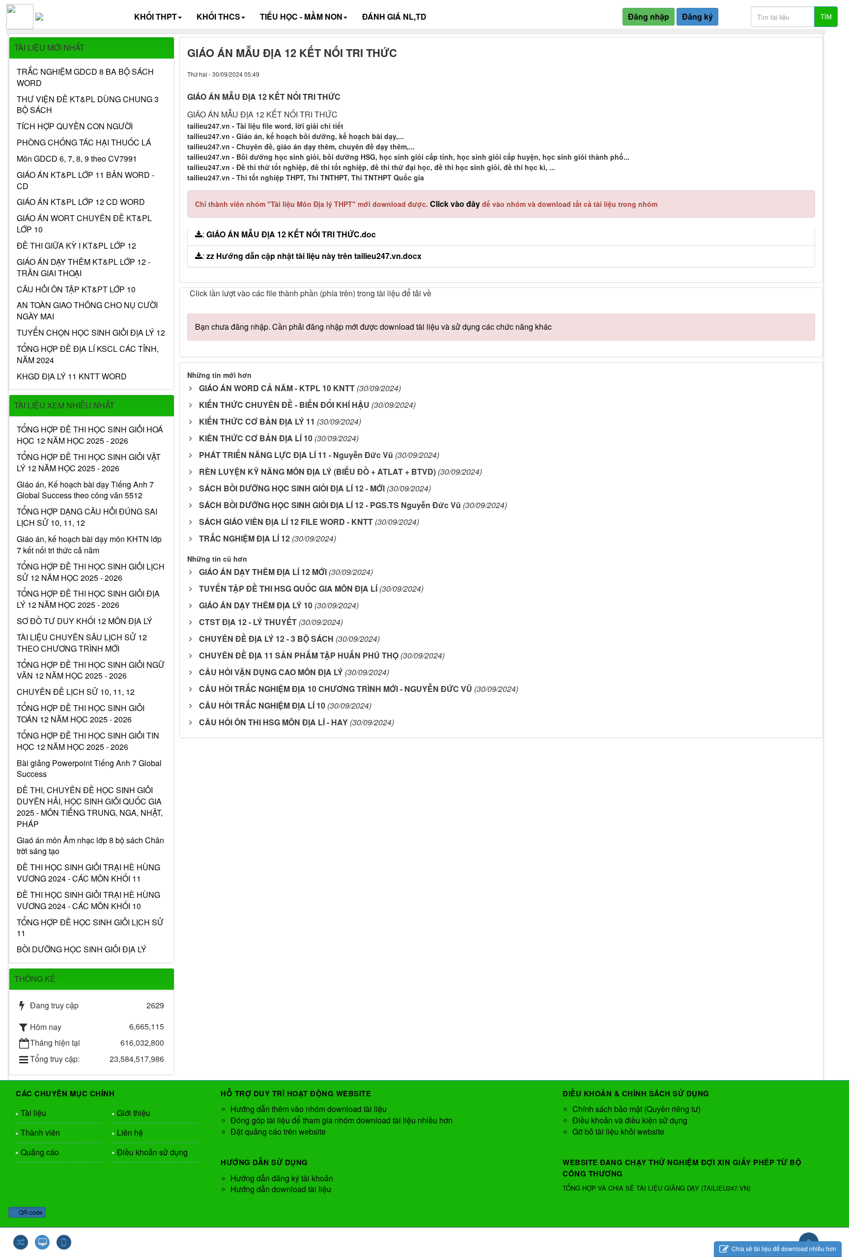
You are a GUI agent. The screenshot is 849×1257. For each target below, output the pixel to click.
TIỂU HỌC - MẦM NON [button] (301, 16)
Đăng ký (697, 16)
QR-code (30, 1212)
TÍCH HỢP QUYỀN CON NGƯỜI (75, 126)
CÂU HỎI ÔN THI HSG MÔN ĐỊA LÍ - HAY (273, 722)
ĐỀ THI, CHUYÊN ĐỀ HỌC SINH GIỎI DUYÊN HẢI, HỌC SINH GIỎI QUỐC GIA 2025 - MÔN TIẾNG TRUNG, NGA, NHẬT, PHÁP (90, 807)
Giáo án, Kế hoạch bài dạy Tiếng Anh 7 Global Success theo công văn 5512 (85, 490)
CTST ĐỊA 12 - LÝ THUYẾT (248, 622)
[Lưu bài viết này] (807, 73)
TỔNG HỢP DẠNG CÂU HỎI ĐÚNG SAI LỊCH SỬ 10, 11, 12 (87, 517)
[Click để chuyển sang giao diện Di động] (64, 1242)
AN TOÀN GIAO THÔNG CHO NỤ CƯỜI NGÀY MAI (87, 311)
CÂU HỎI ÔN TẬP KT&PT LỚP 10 (76, 289)
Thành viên (40, 1132)
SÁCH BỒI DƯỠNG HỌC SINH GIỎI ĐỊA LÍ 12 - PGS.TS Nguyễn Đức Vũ (330, 505)
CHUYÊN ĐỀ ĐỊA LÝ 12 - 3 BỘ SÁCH (266, 638)
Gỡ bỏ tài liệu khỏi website (618, 1131)
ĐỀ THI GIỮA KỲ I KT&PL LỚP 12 (76, 245)
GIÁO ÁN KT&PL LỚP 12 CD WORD (81, 202)
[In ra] (789, 73)
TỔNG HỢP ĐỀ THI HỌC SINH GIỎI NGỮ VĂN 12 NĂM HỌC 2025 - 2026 (91, 670)
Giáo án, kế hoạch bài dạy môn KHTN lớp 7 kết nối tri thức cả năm (89, 545)
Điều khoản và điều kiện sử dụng (629, 1120)
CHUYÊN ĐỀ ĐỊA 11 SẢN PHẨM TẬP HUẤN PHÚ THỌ (298, 655)
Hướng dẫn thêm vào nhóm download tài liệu (308, 1108)
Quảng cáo (40, 1152)
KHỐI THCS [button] (218, 16)
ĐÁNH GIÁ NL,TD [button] (394, 16)
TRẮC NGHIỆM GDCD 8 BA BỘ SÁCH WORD (85, 77)
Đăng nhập (648, 16)
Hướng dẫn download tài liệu (280, 1189)
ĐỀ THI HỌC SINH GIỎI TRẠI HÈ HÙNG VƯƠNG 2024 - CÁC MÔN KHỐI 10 (88, 900)
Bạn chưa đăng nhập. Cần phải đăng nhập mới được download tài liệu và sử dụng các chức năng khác (373, 326)
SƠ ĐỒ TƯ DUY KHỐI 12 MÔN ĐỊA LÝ (84, 621)
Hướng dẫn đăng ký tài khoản (281, 1178)
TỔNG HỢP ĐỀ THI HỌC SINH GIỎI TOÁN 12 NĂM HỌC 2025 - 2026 (80, 714)
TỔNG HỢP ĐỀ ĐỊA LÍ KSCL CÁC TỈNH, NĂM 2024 (88, 354)
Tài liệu (33, 1112)
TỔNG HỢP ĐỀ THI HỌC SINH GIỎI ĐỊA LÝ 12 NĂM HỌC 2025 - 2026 (88, 599)
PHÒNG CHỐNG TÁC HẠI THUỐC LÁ (84, 142)
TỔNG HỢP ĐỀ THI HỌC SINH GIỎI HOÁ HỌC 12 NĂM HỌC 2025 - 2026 (90, 435)
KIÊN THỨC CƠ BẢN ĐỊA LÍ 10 (255, 438)
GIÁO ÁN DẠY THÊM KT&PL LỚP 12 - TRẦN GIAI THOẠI (83, 268)
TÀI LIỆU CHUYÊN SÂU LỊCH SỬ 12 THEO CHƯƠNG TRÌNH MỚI (82, 643)
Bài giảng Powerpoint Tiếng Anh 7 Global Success (89, 769)
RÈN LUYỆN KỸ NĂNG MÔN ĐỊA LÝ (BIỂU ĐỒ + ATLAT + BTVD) (317, 471)
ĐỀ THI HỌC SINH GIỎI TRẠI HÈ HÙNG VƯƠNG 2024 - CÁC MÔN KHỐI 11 (88, 873)
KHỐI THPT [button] (155, 16)
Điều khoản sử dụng (152, 1152)
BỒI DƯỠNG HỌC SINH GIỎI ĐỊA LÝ (81, 949)
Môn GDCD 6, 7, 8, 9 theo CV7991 (77, 158)
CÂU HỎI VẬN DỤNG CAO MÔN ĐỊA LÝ (271, 672)
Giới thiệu (133, 1112)
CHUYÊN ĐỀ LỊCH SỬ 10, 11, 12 (76, 691)
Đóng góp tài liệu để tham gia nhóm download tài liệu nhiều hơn (341, 1120)
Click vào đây (456, 203)
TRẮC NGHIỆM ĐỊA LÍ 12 (244, 538)
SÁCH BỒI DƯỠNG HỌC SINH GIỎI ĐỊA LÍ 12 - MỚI (292, 488)
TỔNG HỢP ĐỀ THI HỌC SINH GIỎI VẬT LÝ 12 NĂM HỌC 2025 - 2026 (89, 463)
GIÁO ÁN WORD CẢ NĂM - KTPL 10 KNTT (277, 388)
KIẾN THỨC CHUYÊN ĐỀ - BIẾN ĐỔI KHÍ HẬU (284, 404)
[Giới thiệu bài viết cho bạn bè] (770, 73)
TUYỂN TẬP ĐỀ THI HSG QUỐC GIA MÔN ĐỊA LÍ (288, 588)
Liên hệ (130, 1132)
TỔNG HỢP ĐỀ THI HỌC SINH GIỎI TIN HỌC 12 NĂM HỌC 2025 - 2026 (88, 741)
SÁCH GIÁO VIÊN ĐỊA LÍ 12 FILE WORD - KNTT (286, 521)
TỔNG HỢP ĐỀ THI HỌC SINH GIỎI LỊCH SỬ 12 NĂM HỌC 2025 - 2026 (91, 572)
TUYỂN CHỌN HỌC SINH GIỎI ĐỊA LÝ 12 (91, 332)
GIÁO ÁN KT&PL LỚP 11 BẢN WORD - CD (85, 181)
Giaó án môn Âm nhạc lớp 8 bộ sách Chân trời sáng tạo (90, 846)
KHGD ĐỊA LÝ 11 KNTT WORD (72, 376)
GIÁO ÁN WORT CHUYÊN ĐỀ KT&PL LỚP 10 (84, 224)
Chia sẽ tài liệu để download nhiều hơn (783, 1248)
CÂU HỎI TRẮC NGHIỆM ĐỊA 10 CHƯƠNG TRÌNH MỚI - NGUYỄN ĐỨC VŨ (335, 688)
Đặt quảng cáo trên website (278, 1131)
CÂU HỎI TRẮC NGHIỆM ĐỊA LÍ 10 (262, 705)
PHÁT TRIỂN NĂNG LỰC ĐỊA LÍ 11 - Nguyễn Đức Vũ (296, 454)
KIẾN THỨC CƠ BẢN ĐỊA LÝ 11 (257, 421)
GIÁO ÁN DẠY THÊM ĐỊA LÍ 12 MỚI (263, 571)
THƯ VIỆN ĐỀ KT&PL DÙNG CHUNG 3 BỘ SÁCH (88, 105)
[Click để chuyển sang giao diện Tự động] (20, 1242)
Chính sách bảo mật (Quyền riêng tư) (636, 1108)
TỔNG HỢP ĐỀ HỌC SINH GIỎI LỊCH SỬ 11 (90, 928)
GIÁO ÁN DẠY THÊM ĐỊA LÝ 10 (255, 605)
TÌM (826, 16)
